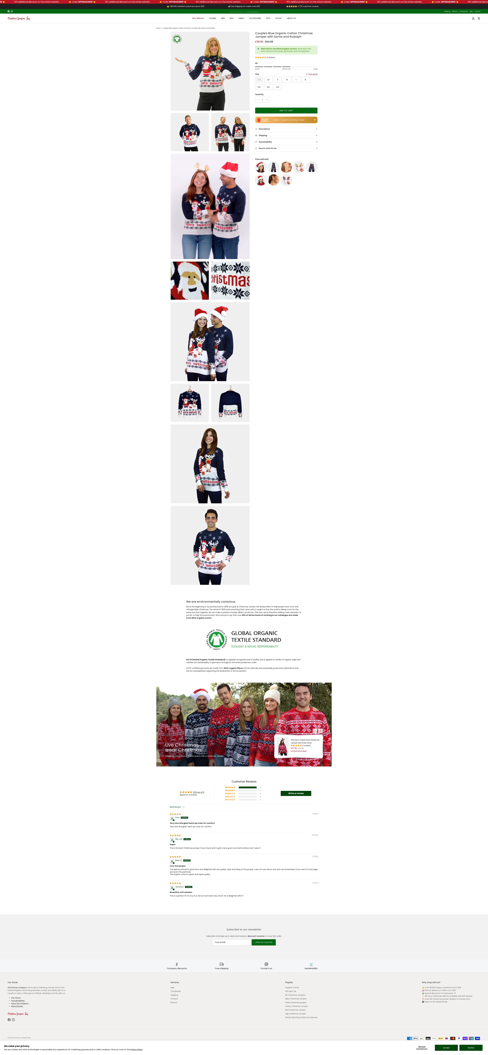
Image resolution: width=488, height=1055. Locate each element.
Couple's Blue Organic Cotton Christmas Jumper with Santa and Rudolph (189, 28)
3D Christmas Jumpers (295, 995)
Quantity (259, 94)
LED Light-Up (290, 991)
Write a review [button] (296, 793)
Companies (463, 11)
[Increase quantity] (267, 99)
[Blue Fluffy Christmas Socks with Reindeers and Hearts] (311, 167)
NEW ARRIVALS (198, 18)
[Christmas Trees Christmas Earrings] (286, 167)
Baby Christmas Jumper (296, 998)
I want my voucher (263, 942)
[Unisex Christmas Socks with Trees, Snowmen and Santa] (273, 167)
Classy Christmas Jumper (296, 1006)
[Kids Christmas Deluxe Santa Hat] (261, 180)
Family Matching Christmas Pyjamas (301, 1017)
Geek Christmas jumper (295, 1002)
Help (471, 11)
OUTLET (278, 18)
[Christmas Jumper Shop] (19, 18)
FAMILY (241, 18)
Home (158, 28)
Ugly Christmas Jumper (295, 1013)
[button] (261, 57)
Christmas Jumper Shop (22, 1038)
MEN (223, 18)
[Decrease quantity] (257, 99)
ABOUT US (291, 18)
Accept (446, 1047)
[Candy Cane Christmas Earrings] (273, 180)
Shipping (447, 11)
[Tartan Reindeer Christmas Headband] (286, 180)
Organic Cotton (292, 987)
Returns (455, 11)
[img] (175, 814)
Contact (477, 11)
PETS (268, 18)
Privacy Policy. (137, 1049)
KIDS (231, 18)
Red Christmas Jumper (295, 1010)
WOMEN (212, 18)
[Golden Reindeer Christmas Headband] (299, 167)
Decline (471, 1047)
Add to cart (286, 110)
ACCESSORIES (255, 18)
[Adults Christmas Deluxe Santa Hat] (261, 167)
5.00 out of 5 (198, 792)
